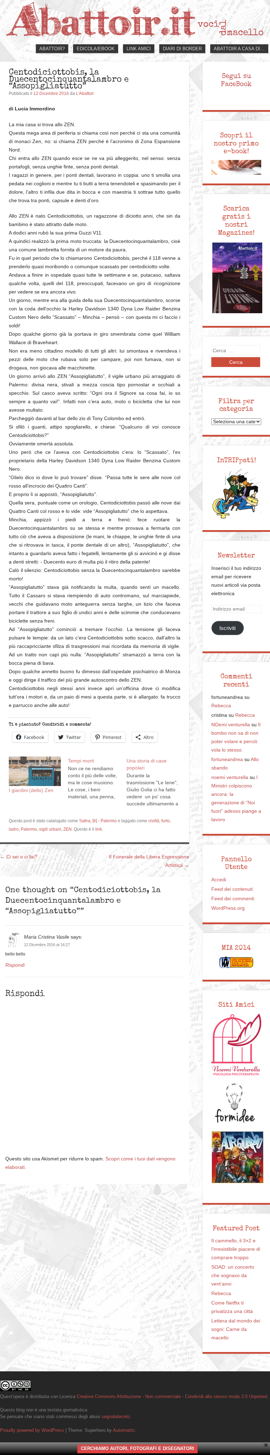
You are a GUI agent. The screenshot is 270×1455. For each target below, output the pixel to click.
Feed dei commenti (232, 898)
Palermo (29, 829)
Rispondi (15, 965)
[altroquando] (237, 1157)
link (98, 829)
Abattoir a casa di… (239, 48)
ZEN (67, 829)
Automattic (124, 1430)
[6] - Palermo (104, 820)
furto (165, 820)
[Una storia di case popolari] (156, 782)
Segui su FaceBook (236, 80)
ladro (14, 829)
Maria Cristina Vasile (46, 937)
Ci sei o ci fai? (18, 857)
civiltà (153, 820)
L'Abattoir (85, 93)
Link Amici (139, 48)
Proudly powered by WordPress (32, 1430)
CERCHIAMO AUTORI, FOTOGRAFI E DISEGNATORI (137, 1448)
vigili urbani (50, 829)
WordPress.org (228, 908)
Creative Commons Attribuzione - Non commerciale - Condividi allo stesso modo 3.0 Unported (172, 1396)
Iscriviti (227, 628)
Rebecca (221, 705)
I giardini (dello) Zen (31, 790)
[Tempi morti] (97, 778)
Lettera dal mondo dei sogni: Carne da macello (235, 1329)
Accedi (218, 879)
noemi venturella (229, 777)
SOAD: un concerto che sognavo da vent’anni (232, 1275)
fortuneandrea (227, 759)
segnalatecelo (116, 1416)
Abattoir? (52, 48)
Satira (84, 820)
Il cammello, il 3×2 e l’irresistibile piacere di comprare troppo (235, 1249)
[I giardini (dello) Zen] (35, 771)
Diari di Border (182, 48)
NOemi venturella (230, 724)
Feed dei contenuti (232, 889)
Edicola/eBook (96, 48)
